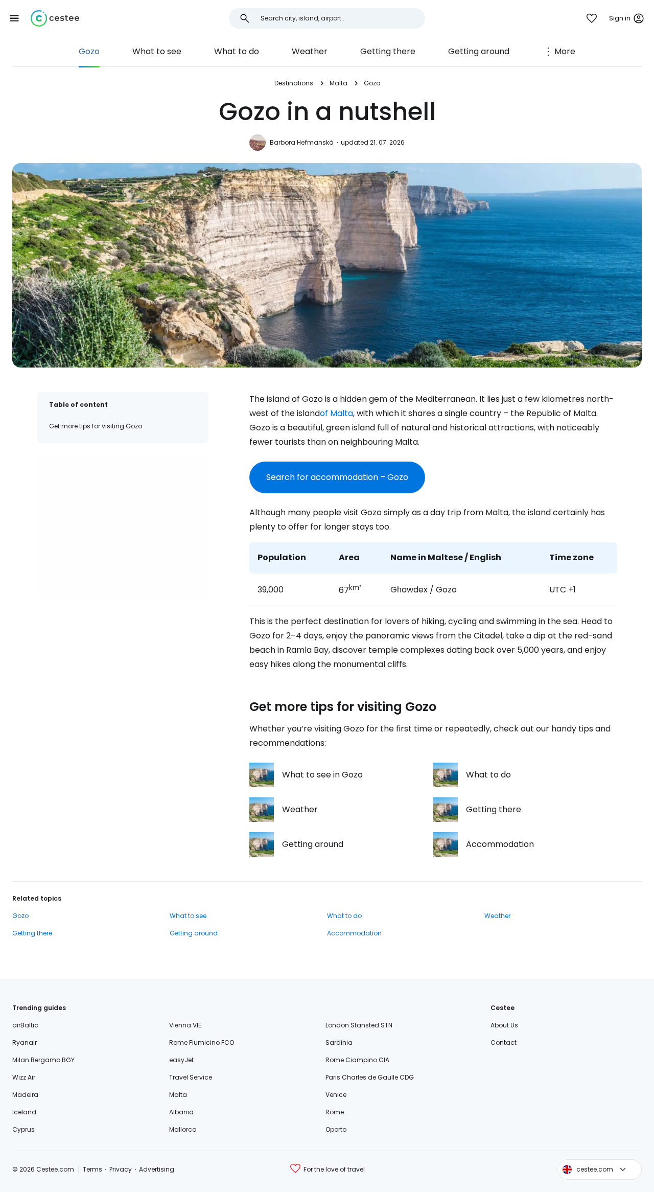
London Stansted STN (358, 1025)
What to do (236, 51)
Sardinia (339, 1042)
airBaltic (25, 1025)
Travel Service (190, 1077)
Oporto (335, 1129)
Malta (338, 83)
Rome (334, 1112)
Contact (504, 1042)
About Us (504, 1025)
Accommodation (354, 933)
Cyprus (23, 1129)
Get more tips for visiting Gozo (95, 426)
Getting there (387, 51)
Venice (335, 1094)
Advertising (156, 1169)
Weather (310, 51)
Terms (92, 1169)
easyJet (181, 1060)
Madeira (25, 1094)
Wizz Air (23, 1077)
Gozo (89, 51)
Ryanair (24, 1042)
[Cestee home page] (55, 18)
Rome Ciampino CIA (357, 1060)
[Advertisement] (122, 527)
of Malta (336, 413)
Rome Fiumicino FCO (201, 1042)
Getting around (478, 51)
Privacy (120, 1169)
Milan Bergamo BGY (43, 1060)
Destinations (293, 83)
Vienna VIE (185, 1025)
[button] (14, 18)
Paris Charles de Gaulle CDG (369, 1077)
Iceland (24, 1112)
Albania (181, 1112)
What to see (156, 51)
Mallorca (183, 1129)
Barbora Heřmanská (302, 142)
